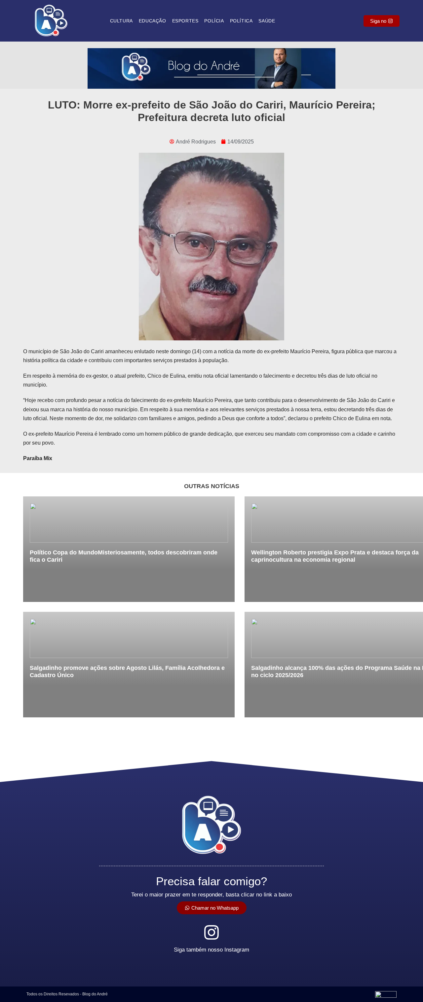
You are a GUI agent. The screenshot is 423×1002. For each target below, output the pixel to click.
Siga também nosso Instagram (211, 950)
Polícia (214, 20)
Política (241, 20)
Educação (152, 20)
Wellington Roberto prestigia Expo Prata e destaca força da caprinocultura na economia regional (335, 556)
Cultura (121, 20)
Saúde (266, 20)
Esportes (185, 20)
